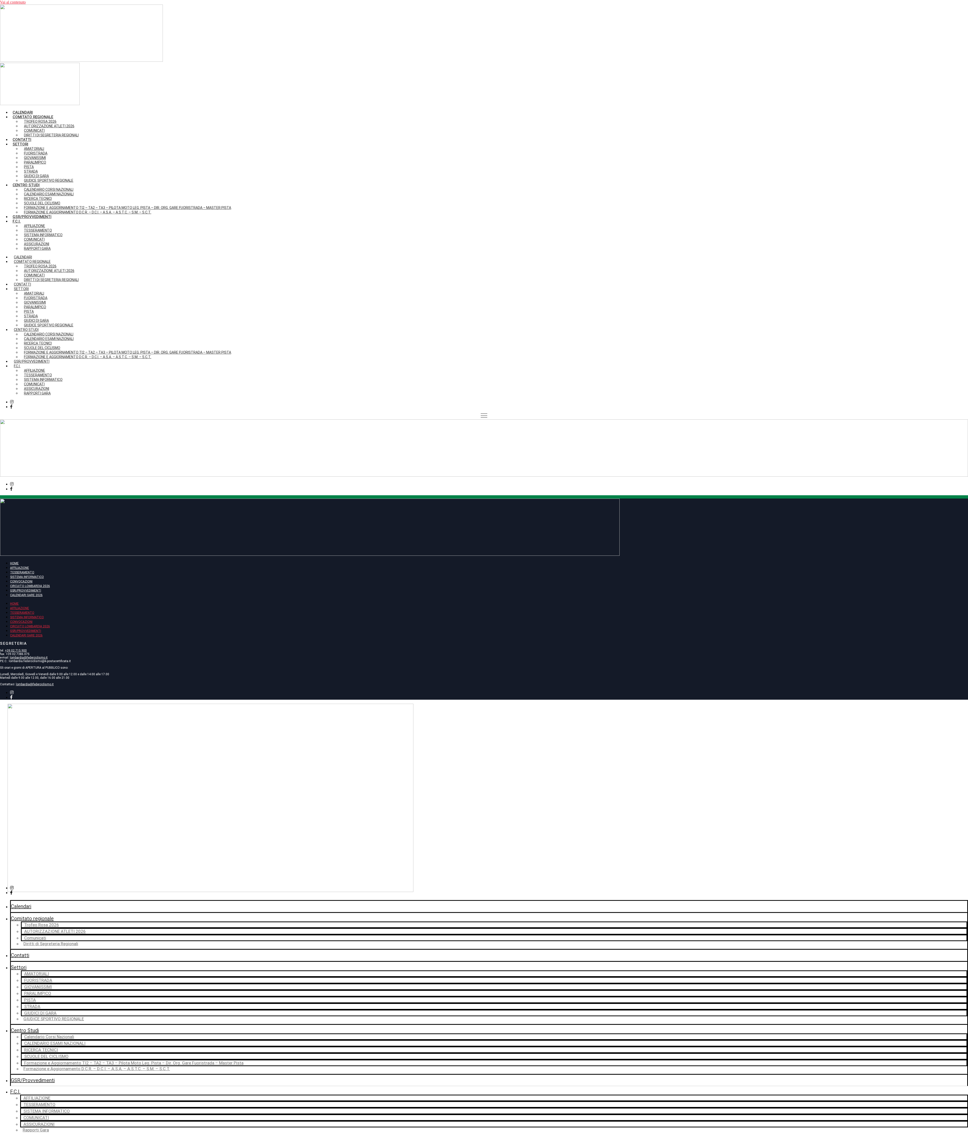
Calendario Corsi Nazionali (49, 1036)
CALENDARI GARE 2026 (26, 595)
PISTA (30, 999)
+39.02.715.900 (16, 650)
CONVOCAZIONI (21, 581)
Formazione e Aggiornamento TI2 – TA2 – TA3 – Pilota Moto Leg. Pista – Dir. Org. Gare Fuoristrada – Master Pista (134, 1062)
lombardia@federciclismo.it (29, 657)
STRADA (32, 1006)
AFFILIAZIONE (19, 568)
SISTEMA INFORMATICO (27, 577)
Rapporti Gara (37, 249)
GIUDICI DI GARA (40, 1012)
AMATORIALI (36, 973)
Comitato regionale (32, 918)
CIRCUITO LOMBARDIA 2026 (30, 586)
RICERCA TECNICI (41, 1049)
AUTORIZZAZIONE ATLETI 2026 (49, 126)
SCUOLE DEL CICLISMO (46, 1056)
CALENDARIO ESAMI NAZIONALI (54, 1043)
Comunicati (35, 937)
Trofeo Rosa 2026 (41, 924)
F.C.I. (17, 221)
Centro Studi (25, 1030)
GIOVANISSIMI (38, 986)
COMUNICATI (36, 1117)
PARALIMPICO (37, 993)
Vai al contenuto (13, 2)
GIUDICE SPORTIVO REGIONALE (48, 180)
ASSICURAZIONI (38, 1124)
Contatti (22, 139)
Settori (18, 967)
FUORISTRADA (38, 980)
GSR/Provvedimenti (32, 216)
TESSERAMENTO (22, 572)
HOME (14, 563)
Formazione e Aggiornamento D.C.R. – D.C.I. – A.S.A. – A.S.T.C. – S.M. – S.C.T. (87, 212)
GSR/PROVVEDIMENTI (25, 590)
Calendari (23, 112)
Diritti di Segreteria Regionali (51, 135)
